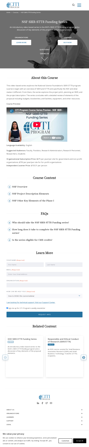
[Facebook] (42, 403)
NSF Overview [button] (19, 186)
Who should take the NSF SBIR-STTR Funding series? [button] (40, 222)
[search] (74, 5)
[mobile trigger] (79, 5)
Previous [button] (5, 357)
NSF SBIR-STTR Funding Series (31, 12)
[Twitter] (47, 403)
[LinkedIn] (38, 403)
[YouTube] (51, 403)
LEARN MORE (21, 42)
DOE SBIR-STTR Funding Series (22, 339)
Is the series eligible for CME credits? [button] (32, 240)
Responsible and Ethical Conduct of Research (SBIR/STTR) (63, 340)
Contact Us (44, 53)
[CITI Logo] (13, 5)
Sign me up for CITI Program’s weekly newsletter (26, 308)
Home (8, 12)
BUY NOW (68, 42)
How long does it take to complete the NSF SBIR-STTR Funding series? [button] (46, 231)
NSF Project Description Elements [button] (30, 193)
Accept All (79, 441)
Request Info (44, 314)
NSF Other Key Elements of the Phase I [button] (33, 200)
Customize (65, 441)
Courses (16, 12)
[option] (24, 356)
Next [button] (83, 357)
